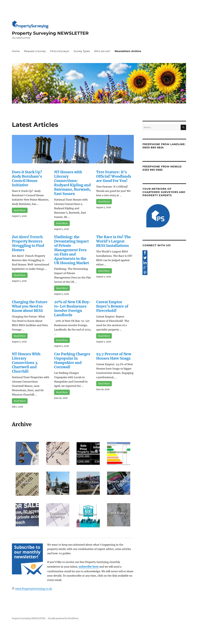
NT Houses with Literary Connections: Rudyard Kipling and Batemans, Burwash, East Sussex (72, 183)
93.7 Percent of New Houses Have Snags (113, 356)
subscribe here (89, 566)
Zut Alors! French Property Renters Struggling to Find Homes (28, 243)
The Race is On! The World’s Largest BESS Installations (113, 241)
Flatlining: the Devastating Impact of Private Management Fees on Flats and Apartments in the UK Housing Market (71, 250)
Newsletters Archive (128, 51)
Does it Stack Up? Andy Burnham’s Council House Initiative (27, 178)
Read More (20, 210)
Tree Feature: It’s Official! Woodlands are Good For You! (113, 176)
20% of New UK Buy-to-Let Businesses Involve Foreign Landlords (72, 308)
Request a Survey (35, 51)
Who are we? (102, 51)
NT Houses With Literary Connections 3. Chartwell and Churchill (26, 363)
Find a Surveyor (59, 51)
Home (16, 51)
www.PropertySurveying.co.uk (33, 588)
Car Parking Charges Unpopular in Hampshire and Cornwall (72, 360)
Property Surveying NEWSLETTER (50, 33)
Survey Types (82, 51)
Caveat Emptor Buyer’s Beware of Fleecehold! (112, 306)
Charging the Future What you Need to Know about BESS (29, 306)
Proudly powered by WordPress (63, 618)
